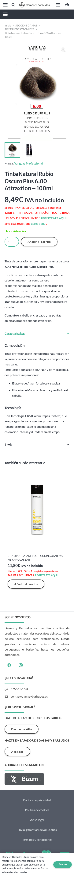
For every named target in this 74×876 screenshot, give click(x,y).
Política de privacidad (37, 800)
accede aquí (38, 223)
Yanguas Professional (28, 163)
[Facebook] (9, 665)
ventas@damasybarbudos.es (29, 696)
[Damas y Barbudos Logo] (34, 5)
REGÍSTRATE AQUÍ (53, 218)
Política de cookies (37, 810)
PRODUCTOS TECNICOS (19, 29)
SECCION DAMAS (26, 25)
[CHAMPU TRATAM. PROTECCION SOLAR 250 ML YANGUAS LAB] (37, 510)
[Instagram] (20, 665)
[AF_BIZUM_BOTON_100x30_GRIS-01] (37, 779)
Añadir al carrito (39, 241)
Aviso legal (37, 820)
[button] (5, 4)
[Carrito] (67, 5)
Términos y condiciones (37, 839)
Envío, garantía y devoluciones (37, 829)
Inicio (8, 25)
